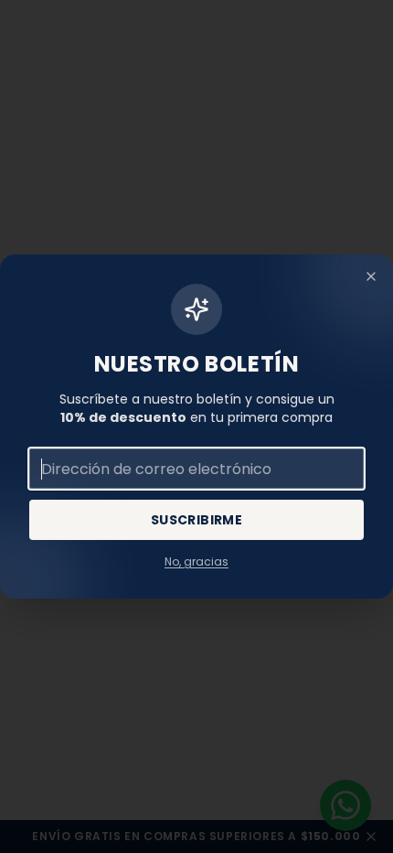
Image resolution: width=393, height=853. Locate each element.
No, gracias (196, 562)
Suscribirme (196, 520)
